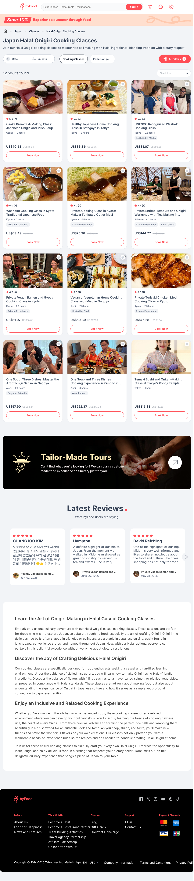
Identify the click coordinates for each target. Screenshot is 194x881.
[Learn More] (175, 462)
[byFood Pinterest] (170, 799)
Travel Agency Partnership (64, 837)
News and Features (26, 832)
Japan (18, 31)
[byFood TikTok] (178, 799)
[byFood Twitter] (148, 799)
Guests (42, 58)
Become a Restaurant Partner (64, 827)
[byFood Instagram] (155, 799)
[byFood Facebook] (141, 799)
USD (92, 862)
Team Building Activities (64, 832)
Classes (34, 31)
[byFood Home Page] (28, 8)
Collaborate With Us (62, 847)
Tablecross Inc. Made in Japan (64, 862)
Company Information (119, 862)
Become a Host (59, 822)
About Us (21, 822)
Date (15, 58)
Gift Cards (98, 827)
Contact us (133, 827)
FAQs (128, 822)
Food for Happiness (26, 827)
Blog (94, 822)
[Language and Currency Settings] (150, 7)
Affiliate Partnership (62, 842)
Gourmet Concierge (102, 832)
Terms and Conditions (155, 862)
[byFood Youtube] (163, 799)
